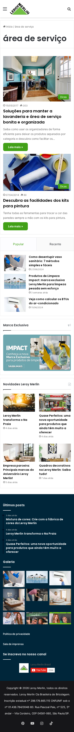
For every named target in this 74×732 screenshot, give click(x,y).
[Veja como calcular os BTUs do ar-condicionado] (15, 304)
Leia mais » (15, 147)
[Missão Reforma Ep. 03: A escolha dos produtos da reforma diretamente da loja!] (37, 618)
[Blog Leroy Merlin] (20, 9)
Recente (55, 244)
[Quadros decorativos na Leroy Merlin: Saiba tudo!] (55, 453)
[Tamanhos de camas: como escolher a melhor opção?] (14, 599)
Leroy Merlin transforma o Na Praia (15, 420)
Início (9, 26)
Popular (18, 244)
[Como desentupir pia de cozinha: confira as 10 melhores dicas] (37, 595)
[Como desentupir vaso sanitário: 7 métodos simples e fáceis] (15, 263)
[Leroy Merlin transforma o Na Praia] (19, 403)
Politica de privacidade (16, 633)
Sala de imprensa (13, 644)
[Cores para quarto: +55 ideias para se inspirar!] (60, 597)
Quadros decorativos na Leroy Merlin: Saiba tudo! (55, 470)
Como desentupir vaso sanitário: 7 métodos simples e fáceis (45, 261)
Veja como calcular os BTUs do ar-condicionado (49, 301)
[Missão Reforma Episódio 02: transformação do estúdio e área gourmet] (60, 618)
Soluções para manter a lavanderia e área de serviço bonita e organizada (32, 116)
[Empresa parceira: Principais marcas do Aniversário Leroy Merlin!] (19, 453)
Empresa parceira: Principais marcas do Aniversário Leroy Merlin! (18, 472)
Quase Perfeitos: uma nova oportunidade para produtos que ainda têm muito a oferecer (54, 424)
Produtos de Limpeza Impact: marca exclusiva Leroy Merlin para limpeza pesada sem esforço (47, 282)
